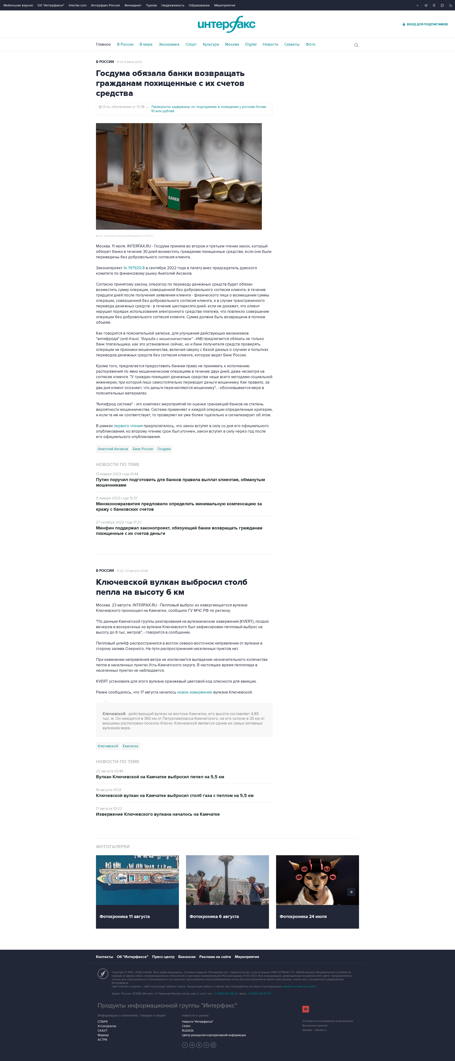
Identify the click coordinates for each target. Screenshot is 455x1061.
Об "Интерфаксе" (50, 5)
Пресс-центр (163, 956)
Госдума (164, 449)
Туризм (151, 5)
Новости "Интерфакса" (197, 1022)
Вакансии (187, 956)
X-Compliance (107, 1026)
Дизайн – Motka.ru (314, 1030)
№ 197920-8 (134, 268)
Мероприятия (224, 5)
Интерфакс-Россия (105, 5)
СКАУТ (102, 1031)
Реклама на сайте (215, 956)
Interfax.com (77, 5)
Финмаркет (132, 5)
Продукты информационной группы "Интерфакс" (167, 1005)
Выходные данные (315, 1025)
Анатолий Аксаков (113, 449)
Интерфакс (227, 24)
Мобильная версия (18, 5)
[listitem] (141, 892)
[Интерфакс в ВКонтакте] (199, 1045)
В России (105, 62)
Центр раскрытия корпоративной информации (214, 1035)
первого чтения (128, 426)
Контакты (104, 956)
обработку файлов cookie (299, 986)
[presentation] (351, 892)
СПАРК (103, 1022)
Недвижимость (172, 5)
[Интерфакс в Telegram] (192, 1045)
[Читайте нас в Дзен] (185, 1045)
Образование (199, 5)
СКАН (186, 1026)
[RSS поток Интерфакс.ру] (206, 1045)
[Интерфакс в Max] (213, 1045)
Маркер (103, 1035)
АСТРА (102, 1040)
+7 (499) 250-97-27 (259, 993)
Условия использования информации (327, 1021)
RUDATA (188, 1031)
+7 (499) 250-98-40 (226, 993)
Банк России (143, 449)
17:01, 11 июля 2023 (129, 62)
